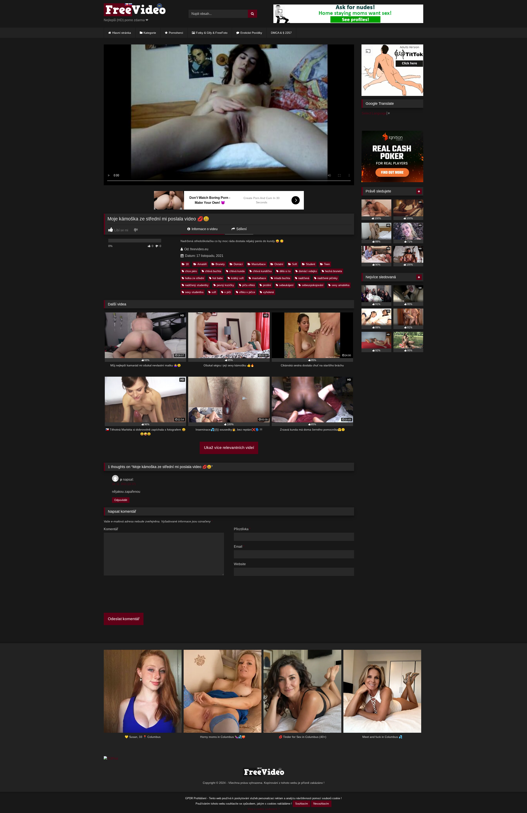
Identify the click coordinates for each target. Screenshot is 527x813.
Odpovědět (120, 500)
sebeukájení (286, 285)
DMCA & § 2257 (281, 32)
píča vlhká (248, 285)
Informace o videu (204, 229)
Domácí (238, 264)
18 (187, 264)
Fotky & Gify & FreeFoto (211, 32)
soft (214, 292)
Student (310, 264)
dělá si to (285, 271)
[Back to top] (514, 801)
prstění (267, 285)
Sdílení (241, 229)
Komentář (111, 529)
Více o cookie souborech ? (264, 809)
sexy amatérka (340, 285)
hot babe (217, 278)
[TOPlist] (111, 758)
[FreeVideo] (135, 10)
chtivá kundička (262, 271)
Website (240, 564)
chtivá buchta (213, 271)
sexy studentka (194, 292)
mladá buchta (282, 278)
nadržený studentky (197, 285)
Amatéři (202, 264)
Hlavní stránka (121, 32)
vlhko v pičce (247, 292)
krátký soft (237, 278)
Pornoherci (176, 32)
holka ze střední (194, 278)
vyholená (268, 292)
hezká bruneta (333, 271)
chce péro (191, 271)
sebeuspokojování (312, 285)
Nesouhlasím (321, 803)
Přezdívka (242, 529)
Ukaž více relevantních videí (229, 447)
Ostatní (278, 264)
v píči (227, 292)
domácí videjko (308, 271)
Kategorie (149, 32)
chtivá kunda (237, 271)
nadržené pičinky (327, 278)
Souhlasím (301, 803)
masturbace (259, 278)
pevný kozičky (225, 285)
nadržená (303, 278)
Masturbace (259, 264)
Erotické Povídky (251, 32)
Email (239, 546)
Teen (327, 264)
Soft (294, 264)
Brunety (220, 264)
